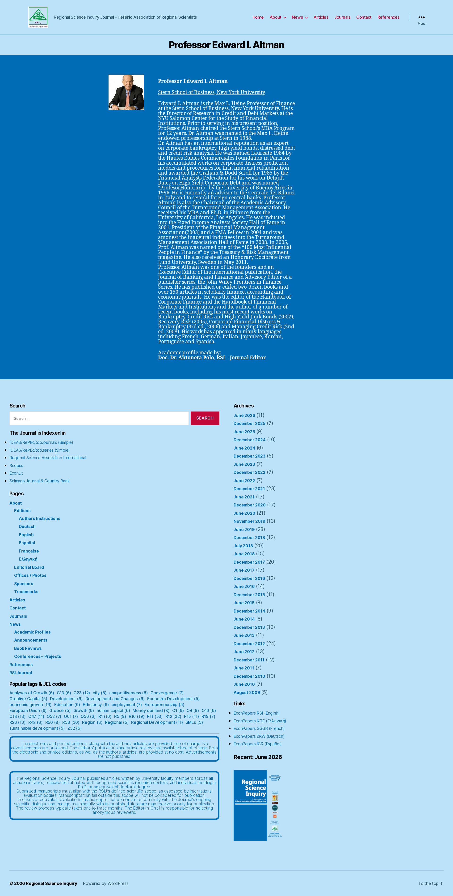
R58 (71, 722)
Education (67, 704)
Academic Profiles (32, 632)
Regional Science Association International (47, 457)
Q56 (88, 716)
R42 (35, 722)
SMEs (194, 722)
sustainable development (37, 728)
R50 (52, 722)
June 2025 (244, 431)
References (389, 17)
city (100, 692)
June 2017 (244, 570)
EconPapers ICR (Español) (257, 744)
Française (29, 551)
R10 (137, 716)
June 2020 (244, 513)
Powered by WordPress (105, 883)
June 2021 (244, 497)
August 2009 (247, 692)
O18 (17, 716)
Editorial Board (29, 567)
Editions (22, 510)
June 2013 (244, 635)
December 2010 (249, 676)
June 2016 (244, 586)
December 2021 (249, 488)
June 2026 (244, 415)
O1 (178, 710)
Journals (342, 17)
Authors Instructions (39, 518)
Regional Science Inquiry (51, 883)
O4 (193, 710)
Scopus (16, 465)
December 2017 (249, 562)
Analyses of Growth (31, 692)
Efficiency (96, 704)
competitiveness (128, 692)
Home (258, 17)
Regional (117, 722)
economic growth (30, 704)
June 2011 (244, 668)
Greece (60, 710)
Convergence (167, 692)
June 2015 (244, 602)
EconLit (16, 473)
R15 (191, 716)
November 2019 (249, 521)
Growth (83, 710)
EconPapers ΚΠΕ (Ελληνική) (260, 721)
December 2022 (249, 472)
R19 (208, 716)
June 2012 (244, 651)
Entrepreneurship (164, 704)
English (26, 534)
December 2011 (249, 660)
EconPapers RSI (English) (257, 713)
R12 (173, 716)
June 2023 (244, 464)
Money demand (151, 710)
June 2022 (244, 480)
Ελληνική (28, 559)
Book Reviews (28, 648)
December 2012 (249, 643)
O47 (36, 716)
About (275, 17)
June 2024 (244, 448)
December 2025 (249, 423)
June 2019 (244, 529)
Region (92, 722)
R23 (17, 722)
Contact (364, 17)
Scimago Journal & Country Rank (39, 481)
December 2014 (249, 611)
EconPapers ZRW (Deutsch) (259, 736)
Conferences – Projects (37, 656)
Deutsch (27, 526)
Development (66, 698)
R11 (155, 716)
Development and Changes (115, 698)
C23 (82, 692)
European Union (28, 710)
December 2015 (249, 594)
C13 (64, 692)
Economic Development (173, 698)
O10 (209, 710)
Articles (321, 17)
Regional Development (157, 722)
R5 (120, 716)
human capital (113, 710)
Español (27, 542)
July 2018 (243, 546)
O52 (54, 716)
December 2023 (249, 456)
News (297, 17)
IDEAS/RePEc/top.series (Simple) (39, 450)
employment (127, 704)
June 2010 (244, 684)
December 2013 (249, 627)
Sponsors (23, 583)
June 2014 (244, 619)
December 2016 (249, 578)
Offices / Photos (30, 575)
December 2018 (249, 537)
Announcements (30, 640)
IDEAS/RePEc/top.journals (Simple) (41, 442)
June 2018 (244, 554)
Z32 (74, 728)
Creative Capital (28, 698)
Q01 (71, 716)
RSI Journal (20, 672)
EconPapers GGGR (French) (259, 728)
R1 (105, 716)
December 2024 (250, 439)
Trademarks (26, 591)
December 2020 (250, 505)
